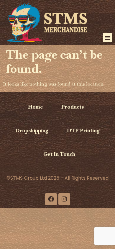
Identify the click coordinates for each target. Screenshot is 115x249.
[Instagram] (64, 199)
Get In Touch (59, 153)
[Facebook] (51, 199)
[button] (107, 37)
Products (72, 106)
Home (35, 106)
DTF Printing (83, 130)
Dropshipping (32, 130)
